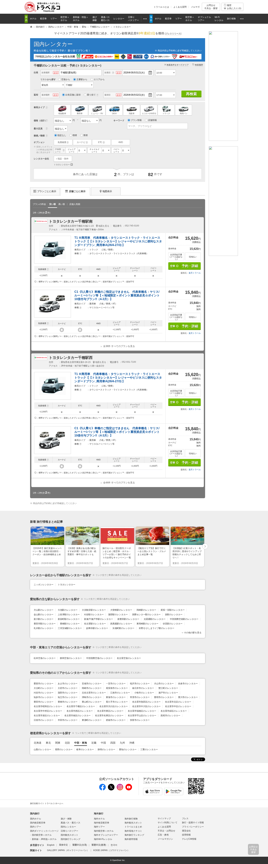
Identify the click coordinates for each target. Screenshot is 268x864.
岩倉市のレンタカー (188, 683)
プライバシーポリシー (193, 826)
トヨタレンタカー (63, 164)
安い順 (52, 204)
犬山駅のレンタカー (43, 610)
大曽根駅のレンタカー (121, 610)
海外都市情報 (131, 839)
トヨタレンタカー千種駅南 (71, 221)
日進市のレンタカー (43, 720)
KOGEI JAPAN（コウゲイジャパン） (111, 850)
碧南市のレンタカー (116, 720)
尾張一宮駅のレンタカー (173, 610)
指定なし (61, 135)
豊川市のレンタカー (188, 697)
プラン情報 (136, 120)
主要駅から (81, 79)
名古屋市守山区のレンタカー (142, 715)
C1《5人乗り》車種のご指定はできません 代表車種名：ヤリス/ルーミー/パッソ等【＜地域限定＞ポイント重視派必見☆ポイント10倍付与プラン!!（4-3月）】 (117, 295)
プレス (185, 818)
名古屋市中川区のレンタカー (146, 706)
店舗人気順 (74, 204)
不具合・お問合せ (166, 830)
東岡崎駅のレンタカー (147, 623)
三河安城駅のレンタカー (70, 628)
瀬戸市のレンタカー (168, 692)
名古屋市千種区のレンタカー (81, 706)
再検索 (191, 94)
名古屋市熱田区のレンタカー (146, 702)
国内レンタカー (53, 44)
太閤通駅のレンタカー (155, 619)
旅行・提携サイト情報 (193, 822)
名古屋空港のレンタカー (129, 658)
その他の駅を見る (192, 632)
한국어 (114, 845)
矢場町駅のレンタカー (123, 628)
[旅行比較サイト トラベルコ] (31, 27)
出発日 (107, 72)
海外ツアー (99, 826)
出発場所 (46, 72)
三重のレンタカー (149, 749)
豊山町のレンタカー (92, 702)
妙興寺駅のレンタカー (97, 628)
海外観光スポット (133, 822)
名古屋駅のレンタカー (95, 623)
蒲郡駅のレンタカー (118, 614)
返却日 (107, 95)
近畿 (93, 742)
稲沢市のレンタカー (140, 683)
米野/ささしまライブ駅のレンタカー (156, 628)
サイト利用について (167, 822)
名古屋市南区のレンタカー (77, 715)
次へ (205, 546)
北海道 (37, 742)
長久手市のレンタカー (117, 702)
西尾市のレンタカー (170, 715)
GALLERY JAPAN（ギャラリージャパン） (68, 850)
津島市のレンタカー (92, 697)
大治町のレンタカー (43, 688)
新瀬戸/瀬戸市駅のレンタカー (98, 619)
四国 (112, 742)
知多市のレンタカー (43, 697)
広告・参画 (163, 835)
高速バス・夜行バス (70, 822)
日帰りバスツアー (69, 831)
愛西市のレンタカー (43, 683)
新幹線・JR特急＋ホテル (44, 839)
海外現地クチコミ (133, 831)
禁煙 (85, 135)
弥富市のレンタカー (140, 720)
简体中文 (63, 845)
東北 (48, 742)
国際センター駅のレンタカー (146, 614)
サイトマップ (164, 818)
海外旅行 (98, 813)
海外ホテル (99, 818)
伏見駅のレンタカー (172, 623)
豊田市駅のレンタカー (45, 623)
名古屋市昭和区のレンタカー (48, 706)
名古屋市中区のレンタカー (178, 706)
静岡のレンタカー (106, 749)
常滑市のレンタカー (140, 697)
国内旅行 (35, 813)
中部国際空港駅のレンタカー (184, 619)
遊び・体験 (66, 818)
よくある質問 (180, 7)
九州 (122, 742)
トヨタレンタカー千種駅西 (71, 358)
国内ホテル (35, 818)
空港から (65, 79)
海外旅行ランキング (134, 835)
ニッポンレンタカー (43, 584)
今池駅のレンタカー (67, 610)
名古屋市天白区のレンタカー (113, 706)
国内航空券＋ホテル (42, 835)
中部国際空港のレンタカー (99, 658)
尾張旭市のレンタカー (117, 688)
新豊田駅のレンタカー (128, 619)
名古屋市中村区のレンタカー (48, 711)
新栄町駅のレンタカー (69, 619)
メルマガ (195, 7)
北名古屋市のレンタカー (94, 692)
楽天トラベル (195, 273)
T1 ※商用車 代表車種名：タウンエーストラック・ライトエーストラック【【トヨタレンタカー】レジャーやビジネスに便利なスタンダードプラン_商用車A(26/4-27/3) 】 (118, 241)
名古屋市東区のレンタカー (110, 711)
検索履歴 (199, 65)
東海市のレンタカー (116, 697)
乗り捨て (91, 95)
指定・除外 (63, 158)
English (51, 845)
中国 (103, 742)
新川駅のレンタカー (43, 619)
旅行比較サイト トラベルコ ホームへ (46, 803)
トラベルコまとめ (133, 826)
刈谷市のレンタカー (43, 692)
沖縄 (131, 742)
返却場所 (46, 95)
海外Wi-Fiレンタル (103, 839)
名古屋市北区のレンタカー (178, 702)
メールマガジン (165, 839)
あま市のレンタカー (67, 683)
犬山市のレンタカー (164, 683)
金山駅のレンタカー (43, 614)
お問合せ (210, 6)
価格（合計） (40, 120)
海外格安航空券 (101, 822)
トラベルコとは (161, 7)
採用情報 (186, 835)
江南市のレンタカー (120, 692)
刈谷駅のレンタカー (94, 614)
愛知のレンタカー (128, 749)
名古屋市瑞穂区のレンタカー (142, 711)
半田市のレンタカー (67, 720)
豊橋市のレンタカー (67, 702)
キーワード (118, 120)
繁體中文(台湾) (79, 845)
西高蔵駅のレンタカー (121, 623)
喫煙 (75, 135)
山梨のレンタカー (42, 749)
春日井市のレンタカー (143, 688)
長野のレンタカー (64, 749)
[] (173, 33)
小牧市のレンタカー (144, 692)
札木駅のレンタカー (43, 628)
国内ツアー (35, 826)
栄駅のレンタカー (173, 614)
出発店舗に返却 (73, 95)
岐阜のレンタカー (85, 749)
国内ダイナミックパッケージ (44, 831)
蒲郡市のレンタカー (67, 692)
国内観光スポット (69, 835)
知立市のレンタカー (67, 697)
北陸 (67, 742)
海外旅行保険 (131, 818)
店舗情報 (152, 120)
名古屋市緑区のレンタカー (174, 711)
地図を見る (103, 226)
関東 (57, 742)
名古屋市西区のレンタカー (80, 711)
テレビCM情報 (189, 839)
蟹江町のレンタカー (168, 688)
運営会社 (186, 830)
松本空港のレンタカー (45, 658)
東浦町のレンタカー (92, 720)
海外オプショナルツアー (106, 835)
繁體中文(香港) (99, 845)
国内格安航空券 (37, 822)
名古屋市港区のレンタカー (47, 715)
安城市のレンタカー (92, 683)
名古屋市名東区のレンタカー (109, 715)
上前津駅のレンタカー (69, 614)
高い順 (61, 204)
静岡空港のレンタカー (71, 658)
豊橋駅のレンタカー (70, 623)
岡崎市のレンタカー (92, 688)
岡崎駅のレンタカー (146, 610)
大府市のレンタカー (67, 688)
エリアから (99, 79)
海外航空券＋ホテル (104, 831)
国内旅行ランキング (70, 839)
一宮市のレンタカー (116, 683)
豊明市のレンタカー (164, 697)
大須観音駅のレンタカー (94, 610)
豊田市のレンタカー (43, 702)
